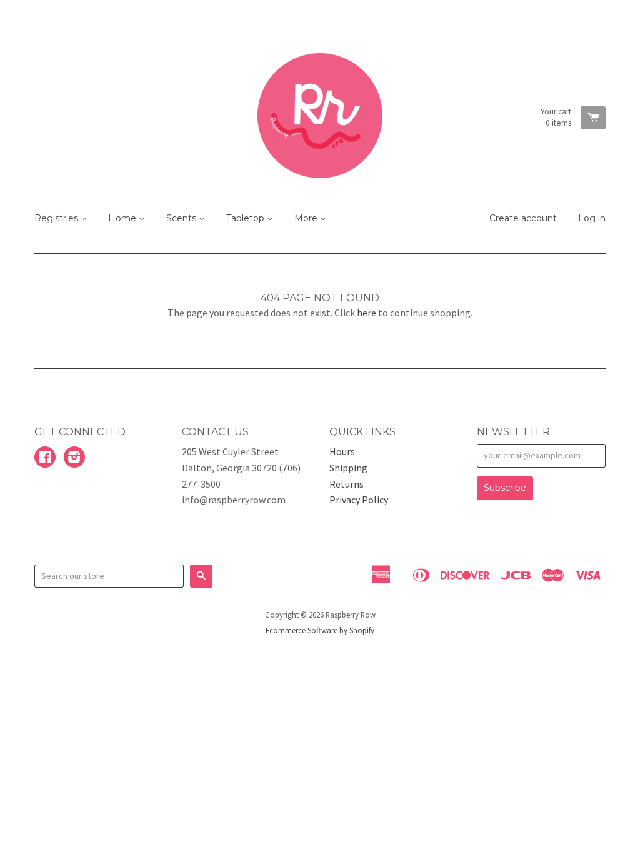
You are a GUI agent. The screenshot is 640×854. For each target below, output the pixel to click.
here (366, 312)
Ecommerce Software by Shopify (320, 630)
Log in (592, 218)
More (307, 218)
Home (123, 218)
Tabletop (246, 218)
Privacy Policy (358, 499)
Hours (342, 451)
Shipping (348, 467)
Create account (523, 218)
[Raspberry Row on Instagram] (74, 458)
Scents (182, 218)
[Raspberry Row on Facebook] (45, 458)
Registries (57, 218)
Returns (346, 484)
